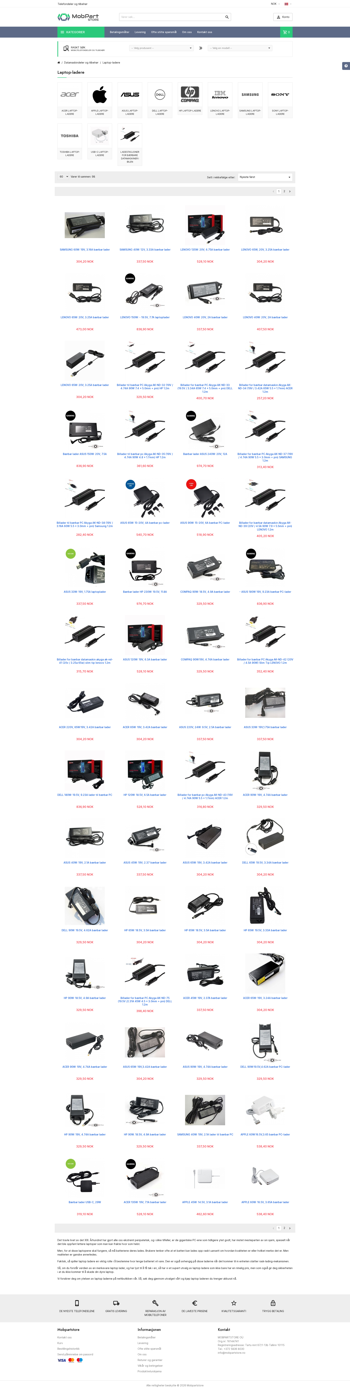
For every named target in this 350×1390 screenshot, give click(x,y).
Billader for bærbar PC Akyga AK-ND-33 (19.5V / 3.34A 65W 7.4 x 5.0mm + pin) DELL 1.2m (205, 388)
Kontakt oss (204, 32)
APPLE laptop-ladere (99, 112)
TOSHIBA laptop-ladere (70, 154)
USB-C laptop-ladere (100, 154)
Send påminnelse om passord (75, 1354)
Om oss (187, 32)
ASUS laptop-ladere (130, 112)
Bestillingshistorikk (68, 1348)
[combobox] (161, 48)
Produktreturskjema (150, 1371)
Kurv (60, 1343)
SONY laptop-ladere (280, 112)
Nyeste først (266, 177)
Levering (140, 32)
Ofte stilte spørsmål (164, 32)
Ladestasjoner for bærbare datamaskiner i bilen (129, 157)
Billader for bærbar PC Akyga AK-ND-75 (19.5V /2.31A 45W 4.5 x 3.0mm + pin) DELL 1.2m (145, 1001)
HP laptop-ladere (190, 110)
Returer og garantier (150, 1360)
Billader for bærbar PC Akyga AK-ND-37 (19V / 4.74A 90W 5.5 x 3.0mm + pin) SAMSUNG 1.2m (265, 457)
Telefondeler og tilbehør (73, 3)
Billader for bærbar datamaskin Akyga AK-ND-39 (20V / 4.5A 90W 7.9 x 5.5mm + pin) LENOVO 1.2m (265, 526)
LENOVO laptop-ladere (220, 112)
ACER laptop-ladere (70, 112)
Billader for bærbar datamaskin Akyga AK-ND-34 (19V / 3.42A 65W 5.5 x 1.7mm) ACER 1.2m (265, 388)
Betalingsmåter (119, 32)
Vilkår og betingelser (150, 1365)
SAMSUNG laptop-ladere (250, 112)
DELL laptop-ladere (160, 112)
